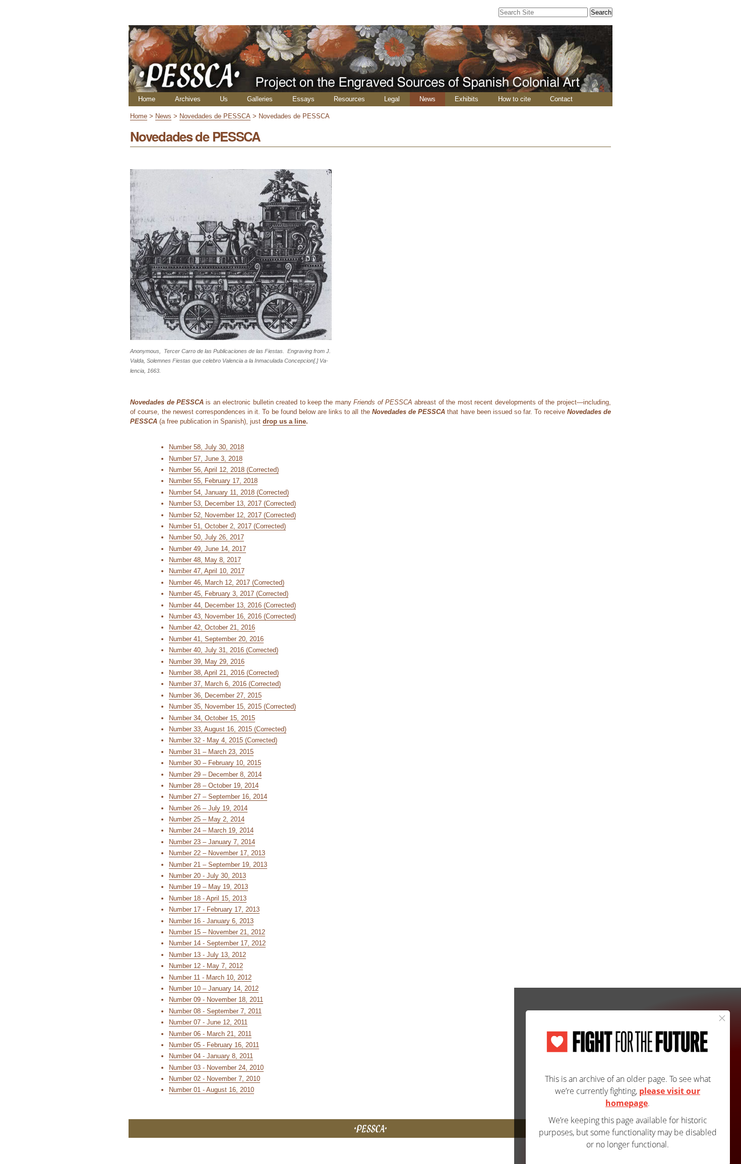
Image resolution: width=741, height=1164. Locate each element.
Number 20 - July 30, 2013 (207, 875)
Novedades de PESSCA (215, 116)
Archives (188, 99)
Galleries (260, 99)
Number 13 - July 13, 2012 (207, 954)
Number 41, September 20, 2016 (216, 639)
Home (146, 99)
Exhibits (466, 99)
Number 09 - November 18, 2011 (216, 999)
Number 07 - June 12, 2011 (208, 1022)
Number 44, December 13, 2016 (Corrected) (232, 605)
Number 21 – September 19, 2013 (218, 864)
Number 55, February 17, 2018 (213, 481)
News (427, 99)
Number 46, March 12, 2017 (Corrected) (226, 582)
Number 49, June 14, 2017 (207, 549)
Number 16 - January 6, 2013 (211, 921)
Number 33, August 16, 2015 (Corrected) (227, 729)
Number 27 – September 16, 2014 (218, 796)
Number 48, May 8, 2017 (205, 560)
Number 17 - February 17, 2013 (214, 909)
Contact (561, 99)
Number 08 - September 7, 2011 (215, 1011)
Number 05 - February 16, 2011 (214, 1045)
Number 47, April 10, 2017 (206, 571)
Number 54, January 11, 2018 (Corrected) (229, 492)
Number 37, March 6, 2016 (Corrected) (225, 684)
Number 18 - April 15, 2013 (207, 898)
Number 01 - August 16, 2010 (211, 1089)
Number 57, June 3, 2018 (205, 458)
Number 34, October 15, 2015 (212, 718)
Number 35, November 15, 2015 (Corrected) (232, 706)
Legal (392, 99)
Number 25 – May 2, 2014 (206, 819)
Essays (303, 99)
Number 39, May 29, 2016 (206, 661)
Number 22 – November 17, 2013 (217, 853)
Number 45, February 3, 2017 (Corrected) (228, 593)
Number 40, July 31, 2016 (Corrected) (223, 650)
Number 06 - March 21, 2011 (210, 1034)
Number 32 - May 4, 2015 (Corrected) (223, 740)
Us (224, 99)
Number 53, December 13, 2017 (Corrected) (232, 503)
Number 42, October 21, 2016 (212, 627)
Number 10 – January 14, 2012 (214, 988)
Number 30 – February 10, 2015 (215, 763)
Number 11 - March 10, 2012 (210, 977)
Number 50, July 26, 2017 (206, 537)
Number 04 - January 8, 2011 (211, 1056)
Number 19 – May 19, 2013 (208, 887)
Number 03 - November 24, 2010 (216, 1067)
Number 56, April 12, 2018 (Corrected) (224, 469)
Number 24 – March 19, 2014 (211, 830)
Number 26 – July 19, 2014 (208, 808)
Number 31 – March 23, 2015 (211, 752)
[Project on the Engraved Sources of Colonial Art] (370, 88)
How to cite (514, 99)
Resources (349, 99)
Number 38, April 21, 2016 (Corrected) (224, 672)
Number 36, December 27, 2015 (215, 695)
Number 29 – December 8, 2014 (215, 774)
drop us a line (284, 421)
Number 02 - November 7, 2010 (214, 1078)
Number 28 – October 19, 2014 (214, 785)
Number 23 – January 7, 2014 (212, 842)
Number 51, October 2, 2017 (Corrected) (227, 526)
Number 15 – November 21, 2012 (217, 932)
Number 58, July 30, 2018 (206, 447)
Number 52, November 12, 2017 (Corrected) (232, 515)
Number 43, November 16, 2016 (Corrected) (232, 616)
